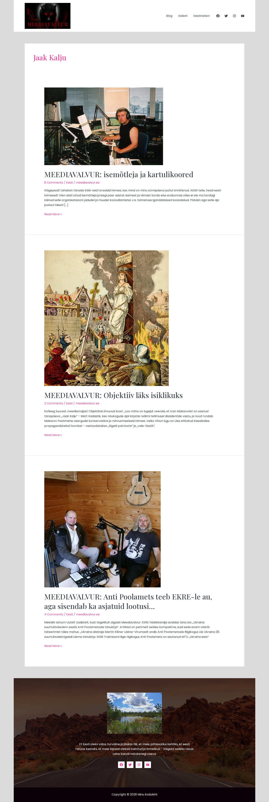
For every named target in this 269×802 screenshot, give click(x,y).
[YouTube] (242, 16)
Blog (169, 16)
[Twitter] (226, 16)
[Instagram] (234, 16)
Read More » (53, 214)
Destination (201, 16)
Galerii (182, 16)
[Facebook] (218, 16)
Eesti (69, 182)
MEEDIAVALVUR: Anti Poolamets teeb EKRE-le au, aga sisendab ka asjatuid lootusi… (128, 601)
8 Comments (53, 182)
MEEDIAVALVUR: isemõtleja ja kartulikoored (118, 174)
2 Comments (53, 403)
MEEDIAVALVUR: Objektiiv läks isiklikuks (113, 395)
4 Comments (53, 614)
